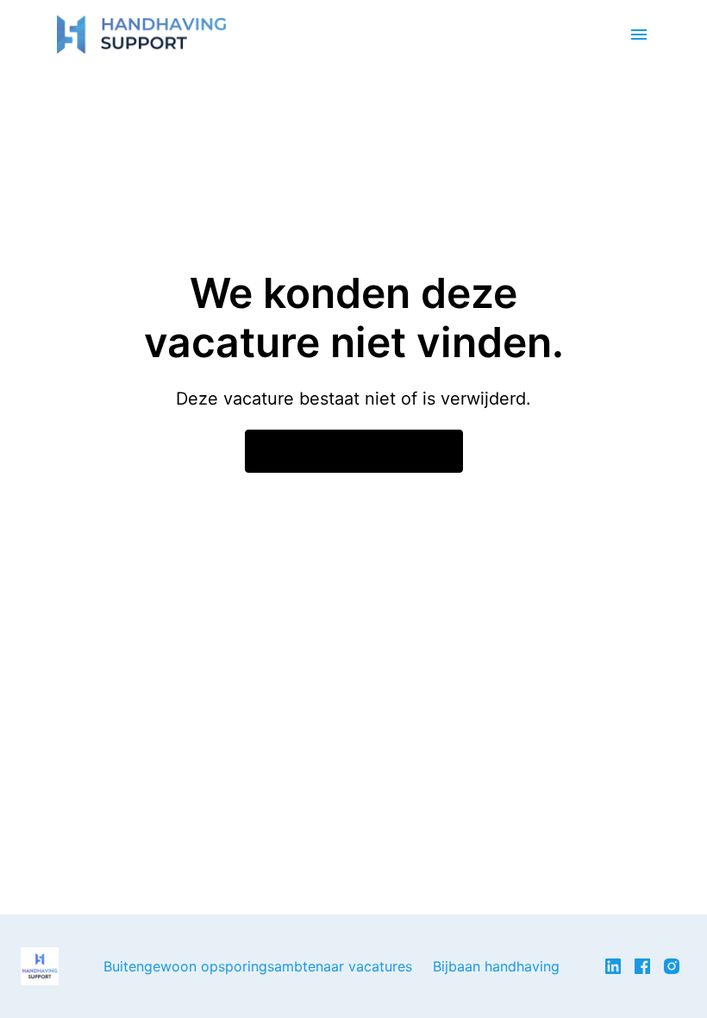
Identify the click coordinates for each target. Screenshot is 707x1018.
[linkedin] (613, 966)
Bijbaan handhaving (496, 966)
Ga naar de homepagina (354, 451)
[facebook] (642, 966)
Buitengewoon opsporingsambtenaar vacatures (257, 966)
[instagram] (671, 966)
